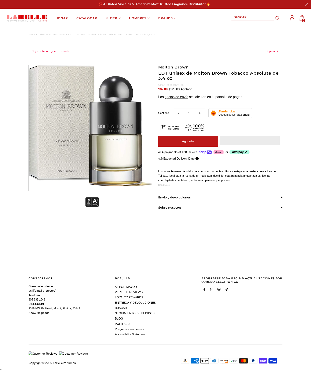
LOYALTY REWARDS (129, 297)
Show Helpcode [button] (39, 312)
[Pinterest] (211, 290)
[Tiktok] (227, 290)
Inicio (33, 34)
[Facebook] (204, 290)
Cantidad (163, 113)
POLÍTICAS (122, 323)
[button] (250, 140)
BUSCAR (121, 308)
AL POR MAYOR (126, 286)
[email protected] (45, 290)
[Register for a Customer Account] (292, 17)
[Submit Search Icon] (277, 18)
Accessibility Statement (130, 334)
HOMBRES (137, 18)
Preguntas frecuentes (129, 329)
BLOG (119, 318)
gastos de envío (176, 97)
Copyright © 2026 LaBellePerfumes (52, 363)
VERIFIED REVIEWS (129, 292)
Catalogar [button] (86, 18)
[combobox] (252, 18)
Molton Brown (173, 67)
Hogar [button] (61, 18)
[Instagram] (218, 290)
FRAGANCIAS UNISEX (53, 34)
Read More (164, 185)
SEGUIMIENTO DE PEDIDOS (134, 313)
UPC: (161, 84)
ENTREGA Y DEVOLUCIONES (135, 302)
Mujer (111, 18)
